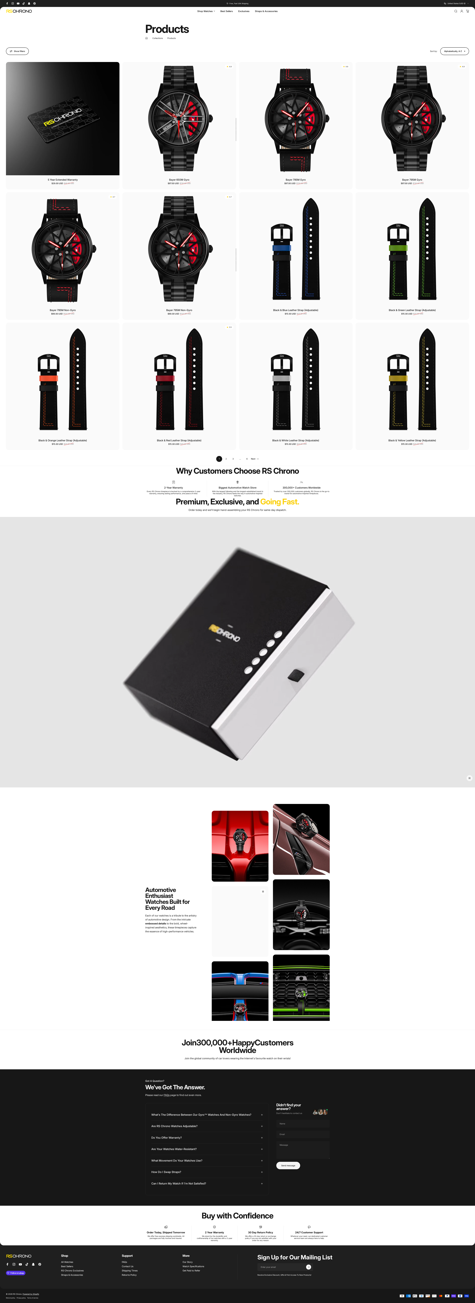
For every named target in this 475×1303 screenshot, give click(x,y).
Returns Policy (129, 1275)
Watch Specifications (193, 1266)
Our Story (188, 1262)
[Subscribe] (308, 1267)
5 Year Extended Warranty (63, 179)
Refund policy (10, 1298)
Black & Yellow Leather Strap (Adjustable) (412, 440)
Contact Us (127, 1266)
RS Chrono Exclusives (72, 1270)
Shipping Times (130, 1270)
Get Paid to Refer (191, 1270)
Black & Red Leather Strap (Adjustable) (179, 440)
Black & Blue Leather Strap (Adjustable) (295, 310)
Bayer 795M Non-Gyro (63, 310)
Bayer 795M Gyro (296, 179)
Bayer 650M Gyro (179, 179)
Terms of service (32, 1298)
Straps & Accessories (72, 1275)
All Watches (67, 1262)
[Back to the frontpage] (146, 38)
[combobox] (456, 3)
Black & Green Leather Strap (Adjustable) (412, 310)
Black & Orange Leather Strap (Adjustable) (62, 440)
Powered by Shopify (31, 1294)
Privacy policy (21, 1298)
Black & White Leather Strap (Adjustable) (295, 440)
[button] (470, 778)
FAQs (167, 1095)
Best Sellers (67, 1266)
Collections (157, 38)
